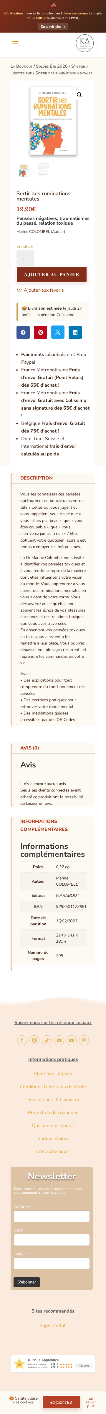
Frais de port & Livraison (53, 1099)
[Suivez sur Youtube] (59, 1040)
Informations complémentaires (44, 825)
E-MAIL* (20, 1254)
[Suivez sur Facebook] (22, 1040)
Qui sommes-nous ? (53, 1125)
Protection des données (53, 1112)
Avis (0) (29, 748)
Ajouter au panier (52, 274)
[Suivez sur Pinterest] (84, 1040)
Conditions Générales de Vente (53, 1087)
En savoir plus (53, 26)
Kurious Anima (53, 1138)
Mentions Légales (53, 1074)
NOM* (18, 1230)
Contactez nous (53, 1151)
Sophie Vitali (53, 1326)
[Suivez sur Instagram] (34, 1040)
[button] (79, 95)
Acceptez (61, 1402)
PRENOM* (22, 1207)
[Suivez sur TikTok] (47, 1040)
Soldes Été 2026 (52, 66)
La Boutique (21, 66)
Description (36, 478)
